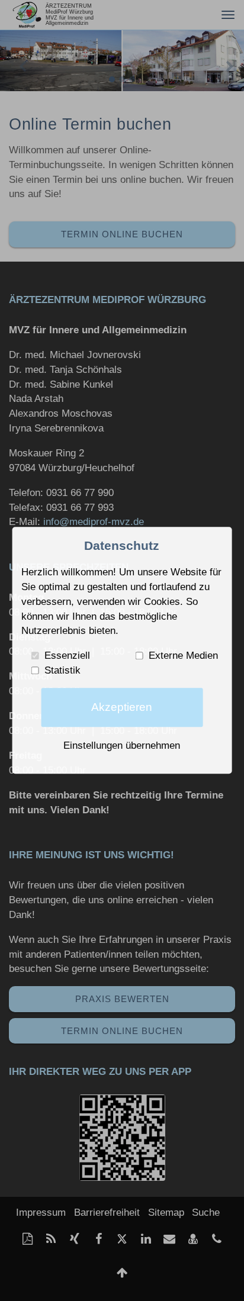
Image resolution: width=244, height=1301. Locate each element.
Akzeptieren (121, 707)
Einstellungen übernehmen (121, 745)
